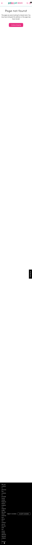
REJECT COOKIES (11, 514)
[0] (30, 3)
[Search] (27, 3)
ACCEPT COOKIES (24, 514)
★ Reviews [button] (30, 274)
